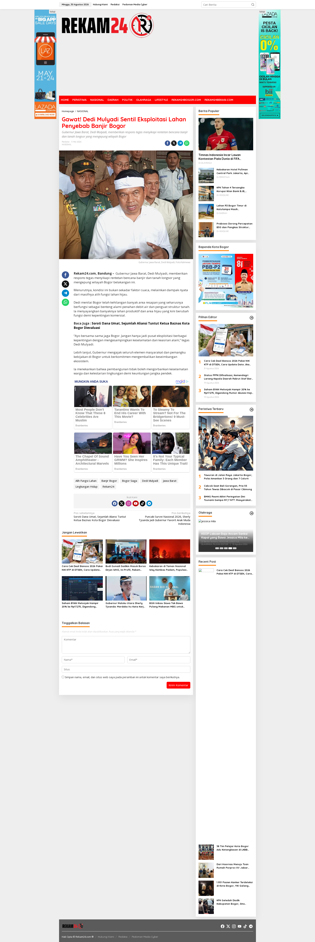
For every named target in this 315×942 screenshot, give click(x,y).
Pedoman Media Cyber (145, 936)
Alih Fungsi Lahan (85, 480)
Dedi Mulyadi (150, 480)
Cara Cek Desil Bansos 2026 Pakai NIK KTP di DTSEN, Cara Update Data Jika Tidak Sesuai (82, 568)
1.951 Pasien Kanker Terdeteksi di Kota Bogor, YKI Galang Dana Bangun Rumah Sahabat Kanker (235, 884)
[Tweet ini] (174, 143)
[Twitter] (122, 503)
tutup (52, 11)
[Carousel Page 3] (226, 548)
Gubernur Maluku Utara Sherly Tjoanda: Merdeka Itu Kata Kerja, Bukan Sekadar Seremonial (126, 605)
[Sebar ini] (167, 143)
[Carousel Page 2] (221, 548)
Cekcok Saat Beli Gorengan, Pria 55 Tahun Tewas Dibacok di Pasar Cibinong (228, 487)
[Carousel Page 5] (234, 548)
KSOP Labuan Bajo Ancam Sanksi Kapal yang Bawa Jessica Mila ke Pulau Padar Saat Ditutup (224, 536)
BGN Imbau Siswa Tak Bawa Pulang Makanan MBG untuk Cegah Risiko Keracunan (166, 605)
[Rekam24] (107, 25)
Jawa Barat (169, 480)
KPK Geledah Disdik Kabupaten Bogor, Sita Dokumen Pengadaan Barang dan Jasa (234, 902)
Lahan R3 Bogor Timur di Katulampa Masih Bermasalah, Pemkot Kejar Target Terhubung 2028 (233, 207)
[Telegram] (149, 503)
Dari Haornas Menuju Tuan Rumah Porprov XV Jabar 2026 (232, 866)
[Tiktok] (142, 503)
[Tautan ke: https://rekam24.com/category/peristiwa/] (251, 409)
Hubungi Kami (106, 936)
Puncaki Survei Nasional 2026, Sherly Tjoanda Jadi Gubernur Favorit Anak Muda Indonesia (164, 518)
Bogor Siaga (129, 480)
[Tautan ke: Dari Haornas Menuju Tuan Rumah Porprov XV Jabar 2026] (206, 870)
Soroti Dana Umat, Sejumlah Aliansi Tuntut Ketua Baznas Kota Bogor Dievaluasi (100, 516)
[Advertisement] (157, 67)
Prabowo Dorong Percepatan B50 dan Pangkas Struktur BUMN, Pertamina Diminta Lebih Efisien (234, 225)
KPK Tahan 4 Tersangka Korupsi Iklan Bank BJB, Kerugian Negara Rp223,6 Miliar (232, 189)
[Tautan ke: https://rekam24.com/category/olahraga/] (251, 513)
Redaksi (122, 936)
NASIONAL (66, 144)
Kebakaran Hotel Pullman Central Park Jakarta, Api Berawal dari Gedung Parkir (233, 171)
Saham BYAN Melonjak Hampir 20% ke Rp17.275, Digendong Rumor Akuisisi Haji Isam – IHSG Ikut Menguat (81, 605)
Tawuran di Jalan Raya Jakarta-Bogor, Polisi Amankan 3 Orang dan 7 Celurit (228, 477)
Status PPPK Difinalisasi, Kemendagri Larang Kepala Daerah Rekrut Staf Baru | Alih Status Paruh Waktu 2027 (228, 377)
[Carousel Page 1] (217, 548)
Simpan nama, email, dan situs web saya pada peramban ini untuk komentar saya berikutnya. (122, 677)
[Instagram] (128, 503)
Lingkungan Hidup (86, 486)
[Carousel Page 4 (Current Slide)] (230, 548)
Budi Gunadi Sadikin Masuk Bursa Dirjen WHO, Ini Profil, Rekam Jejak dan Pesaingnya (126, 568)
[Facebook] (115, 503)
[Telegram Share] (180, 143)
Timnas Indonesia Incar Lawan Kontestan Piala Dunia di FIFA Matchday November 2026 (220, 157)
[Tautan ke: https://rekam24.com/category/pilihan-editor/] (251, 318)
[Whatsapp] (186, 143)
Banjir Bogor (109, 480)
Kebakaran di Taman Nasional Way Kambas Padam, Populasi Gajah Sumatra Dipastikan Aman (169, 568)
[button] (253, 4)
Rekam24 (108, 486)
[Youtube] (136, 503)
